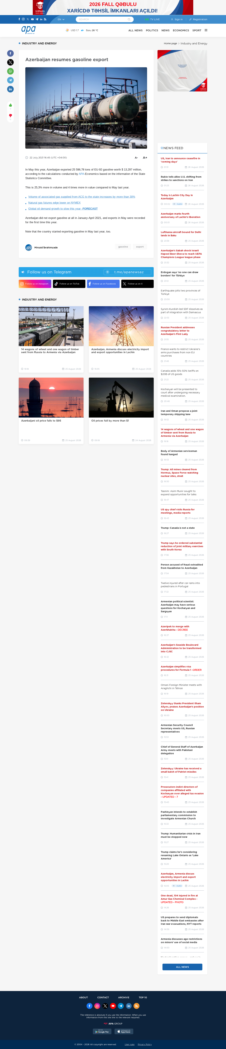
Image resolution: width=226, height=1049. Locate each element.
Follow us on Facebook (104, 284)
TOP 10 (143, 997)
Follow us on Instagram (36, 284)
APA (81, 173)
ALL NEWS (135, 30)
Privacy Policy (145, 1044)
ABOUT (83, 997)
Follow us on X (135, 284)
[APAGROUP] (113, 1023)
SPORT (196, 30)
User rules (130, 1044)
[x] (105, 1006)
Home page (170, 43)
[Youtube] (32, 19)
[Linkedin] (41, 19)
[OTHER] (204, 30)
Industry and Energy (194, 43)
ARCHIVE (123, 997)
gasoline (123, 246)
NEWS (165, 30)
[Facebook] (19, 19)
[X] (27, 19)
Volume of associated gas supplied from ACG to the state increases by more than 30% (81, 196)
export (140, 246)
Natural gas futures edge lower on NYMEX (54, 202)
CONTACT (103, 997)
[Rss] (45, 19)
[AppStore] (123, 1032)
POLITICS (152, 30)
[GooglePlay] (102, 1032)
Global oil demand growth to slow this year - (63, 208)
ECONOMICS (181, 30)
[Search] (129, 19)
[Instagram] (23, 19)
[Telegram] (37, 19)
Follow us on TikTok (69, 284)
